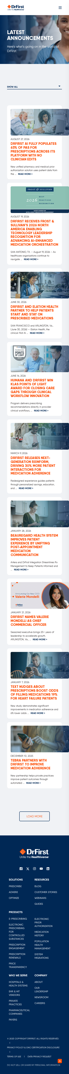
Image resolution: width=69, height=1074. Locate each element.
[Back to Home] (16, 7)
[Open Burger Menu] (60, 8)
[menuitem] (15, 886)
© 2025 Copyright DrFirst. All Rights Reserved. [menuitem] (33, 1038)
